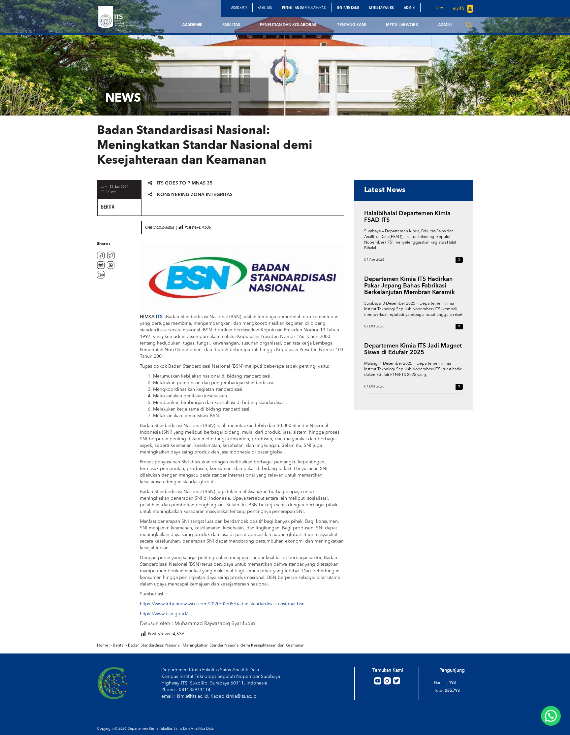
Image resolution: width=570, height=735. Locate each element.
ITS (159, 317)
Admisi (409, 8)
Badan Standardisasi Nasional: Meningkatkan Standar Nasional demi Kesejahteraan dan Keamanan (216, 646)
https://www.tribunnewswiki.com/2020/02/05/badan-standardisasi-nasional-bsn (222, 604)
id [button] (437, 8)
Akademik (239, 8)
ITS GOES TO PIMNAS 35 (185, 183)
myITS (459, 9)
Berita (118, 646)
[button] (551, 716)
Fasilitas (265, 8)
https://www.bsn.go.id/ (164, 614)
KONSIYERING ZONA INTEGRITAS (195, 194)
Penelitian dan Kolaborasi (304, 8)
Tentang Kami (348, 8)
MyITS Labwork (381, 8)
